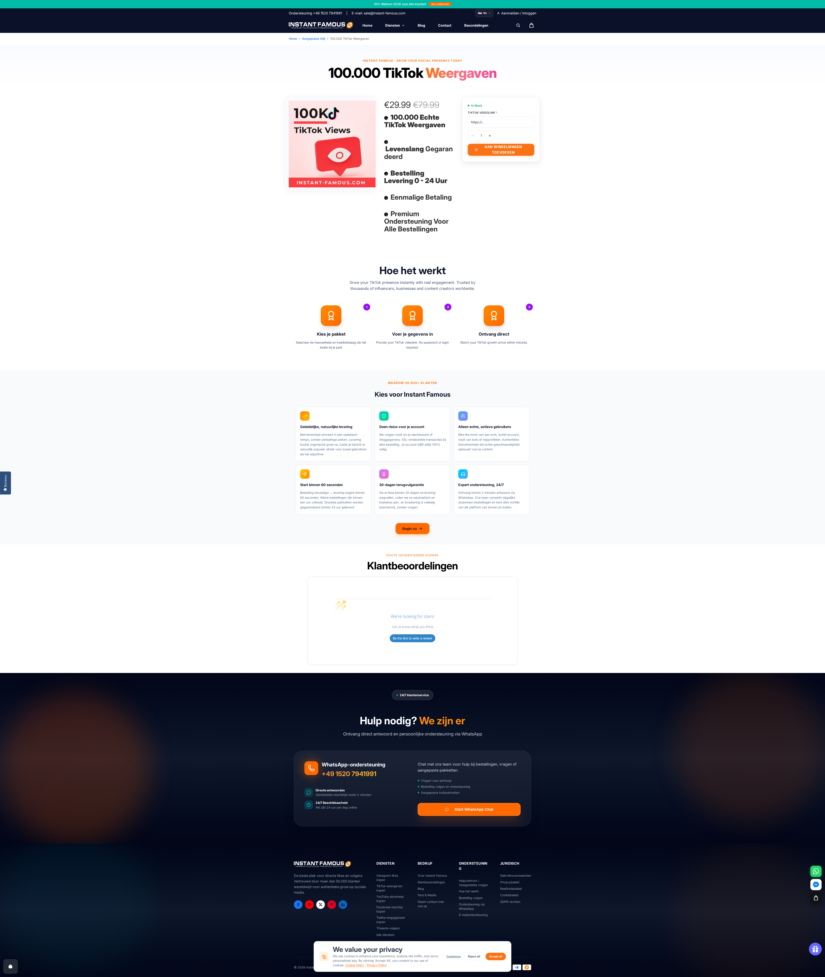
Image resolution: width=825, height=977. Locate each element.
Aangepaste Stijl (313, 38)
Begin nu (409, 528)
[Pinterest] (331, 904)
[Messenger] (816, 884)
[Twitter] (320, 904)
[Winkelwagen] (816, 898)
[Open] (10, 966)
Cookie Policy (354, 965)
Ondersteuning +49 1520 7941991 (315, 13)
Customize (453, 956)
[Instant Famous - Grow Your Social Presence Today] (321, 25)
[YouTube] (309, 904)
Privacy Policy (376, 965)
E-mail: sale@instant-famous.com (378, 13)
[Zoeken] (518, 25)
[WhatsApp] (816, 871)
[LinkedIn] (343, 904)
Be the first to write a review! (412, 638)
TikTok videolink (482, 112)
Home (293, 38)
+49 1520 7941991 (349, 774)
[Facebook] (298, 904)
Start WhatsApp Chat (474, 809)
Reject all (474, 956)
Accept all (495, 956)
